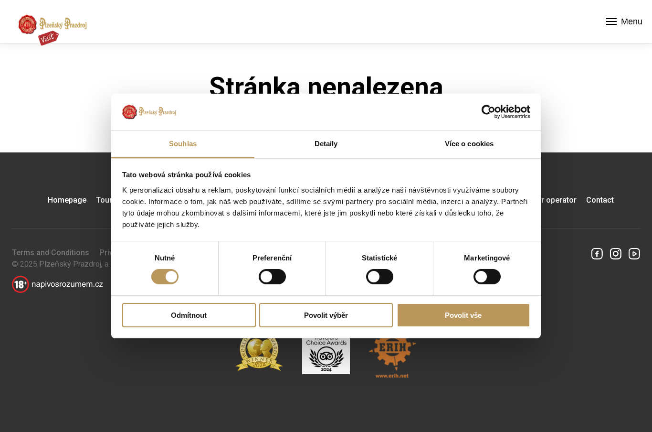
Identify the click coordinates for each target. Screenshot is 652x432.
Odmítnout (189, 315)
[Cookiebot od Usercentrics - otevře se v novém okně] (488, 112)
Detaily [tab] (326, 144)
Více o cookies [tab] (469, 144)
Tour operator (552, 200)
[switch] (272, 276)
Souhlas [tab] (183, 144)
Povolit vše (463, 315)
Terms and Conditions (50, 252)
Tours (106, 200)
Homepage (67, 200)
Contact (600, 200)
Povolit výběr (326, 315)
